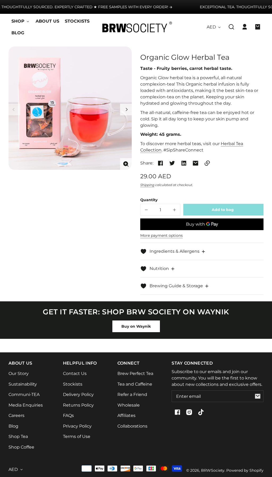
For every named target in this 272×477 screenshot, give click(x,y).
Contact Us (75, 373)
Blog (13, 426)
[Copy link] (207, 163)
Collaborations (132, 426)
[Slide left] (14, 109)
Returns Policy (78, 405)
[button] (231, 27)
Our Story (18, 373)
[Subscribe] (258, 396)
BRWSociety (212, 470)
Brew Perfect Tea (135, 373)
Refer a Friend (132, 394)
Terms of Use (76, 436)
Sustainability (22, 384)
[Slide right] (126, 109)
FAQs (68, 415)
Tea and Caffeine (134, 384)
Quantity (149, 200)
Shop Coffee (21, 447)
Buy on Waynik (136, 326)
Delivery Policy (78, 394)
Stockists (72, 384)
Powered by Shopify (245, 470)
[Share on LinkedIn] (184, 163)
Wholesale (128, 405)
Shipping (147, 185)
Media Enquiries (25, 405)
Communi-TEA (24, 394)
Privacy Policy (77, 426)
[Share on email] (195, 163)
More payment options (161, 235)
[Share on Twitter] (172, 163)
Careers (16, 415)
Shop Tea (18, 436)
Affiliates (126, 415)
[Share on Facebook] (160, 163)
